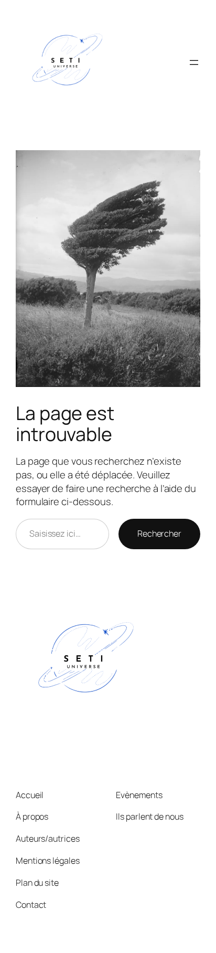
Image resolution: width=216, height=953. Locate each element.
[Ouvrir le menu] (194, 62)
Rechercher (159, 533)
